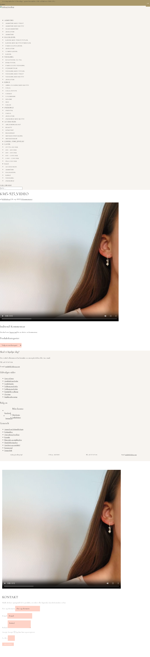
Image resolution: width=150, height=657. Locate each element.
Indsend (8, 644)
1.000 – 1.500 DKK (12, 158)
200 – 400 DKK (11, 150)
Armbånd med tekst (14, 23)
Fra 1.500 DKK (11, 161)
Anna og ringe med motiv (17, 85)
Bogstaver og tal (13, 60)
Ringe (7, 82)
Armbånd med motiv (14, 26)
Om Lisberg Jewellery (11, 435)
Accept (4, 632)
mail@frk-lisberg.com (12, 367)
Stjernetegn (11, 68)
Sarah (8, 105)
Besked (4, 627)
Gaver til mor (9, 378)
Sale (6, 164)
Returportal (8, 448)
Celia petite (11, 91)
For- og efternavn (8, 609)
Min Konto (16, 415)
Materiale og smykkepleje (13, 440)
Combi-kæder (11, 51)
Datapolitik (8, 450)
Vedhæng (9, 57)
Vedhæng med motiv (14, 77)
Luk (148, 3)
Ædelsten (9, 32)
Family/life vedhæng (15, 65)
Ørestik (9, 110)
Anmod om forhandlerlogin (13, 429)
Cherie (8, 94)
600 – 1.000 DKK (11, 155)
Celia (7, 88)
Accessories (10, 122)
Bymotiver (10, 63)
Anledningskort (13, 124)
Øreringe (9, 108)
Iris (7, 102)
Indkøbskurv (16, 417)
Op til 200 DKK (11, 147)
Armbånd (9, 20)
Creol (8, 113)
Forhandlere (8, 432)
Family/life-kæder (13, 46)
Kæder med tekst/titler (16, 40)
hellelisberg (6, 199)
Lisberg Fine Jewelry (14, 141)
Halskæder (9, 37)
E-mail (4, 616)
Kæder (8, 54)
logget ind (13, 332)
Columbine (10, 96)
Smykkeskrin (11, 139)
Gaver (7, 144)
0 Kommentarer (26, 199)
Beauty (8, 127)
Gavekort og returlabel (12, 445)
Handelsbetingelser (11, 443)
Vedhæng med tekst (14, 74)
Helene (8, 99)
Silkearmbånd (11, 29)
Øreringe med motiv (14, 119)
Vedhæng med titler (15, 71)
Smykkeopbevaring (14, 136)
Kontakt (7, 437)
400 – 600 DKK (11, 153)
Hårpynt (9, 130)
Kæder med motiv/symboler (18, 43)
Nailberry (10, 133)
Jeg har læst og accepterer (25, 632)
